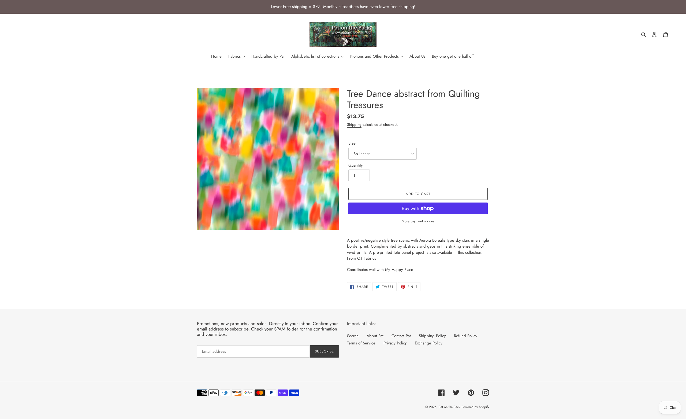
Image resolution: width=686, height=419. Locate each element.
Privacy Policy (395, 343)
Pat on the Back (449, 407)
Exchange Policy (428, 343)
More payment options (418, 221)
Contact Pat (401, 336)
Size (352, 143)
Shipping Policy (432, 336)
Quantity (355, 165)
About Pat (375, 336)
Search (353, 336)
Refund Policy (465, 336)
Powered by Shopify (475, 407)
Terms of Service (361, 343)
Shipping (354, 124)
